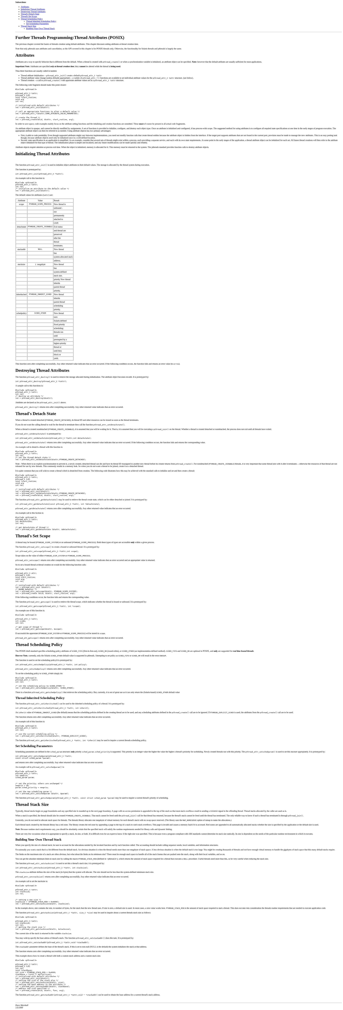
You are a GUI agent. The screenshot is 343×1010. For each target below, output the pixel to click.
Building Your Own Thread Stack (40, 28)
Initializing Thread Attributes (33, 9)
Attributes (25, 7)
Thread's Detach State (30, 14)
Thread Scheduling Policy (32, 19)
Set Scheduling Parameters (37, 24)
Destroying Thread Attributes (33, 11)
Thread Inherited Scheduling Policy (41, 21)
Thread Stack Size (28, 26)
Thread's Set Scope (29, 16)
